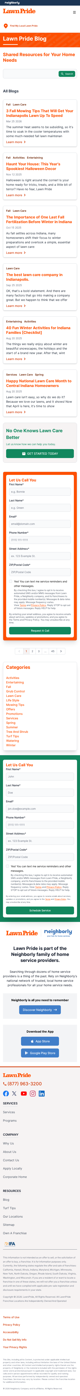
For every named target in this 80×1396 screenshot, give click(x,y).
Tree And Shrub (17, 732)
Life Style (12, 700)
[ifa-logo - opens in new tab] (10, 1244)
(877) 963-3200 (24, 1083)
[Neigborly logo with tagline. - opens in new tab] (59, 933)
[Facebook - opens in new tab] (6, 1094)
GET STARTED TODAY (42, 453)
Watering (12, 741)
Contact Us (11, 1160)
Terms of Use (11, 1317)
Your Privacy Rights (15, 1347)
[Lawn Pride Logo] (40, 1075)
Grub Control (15, 691)
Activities (19, 157)
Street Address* (19, 548)
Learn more (14, 141)
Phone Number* (18, 532)
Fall (8, 104)
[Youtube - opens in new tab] (24, 1094)
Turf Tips (12, 736)
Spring (39, 374)
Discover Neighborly (37, 1010)
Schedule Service (40, 910)
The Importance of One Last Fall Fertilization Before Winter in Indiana (39, 219)
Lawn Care (19, 104)
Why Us (8, 1143)
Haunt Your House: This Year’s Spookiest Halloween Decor (33, 166)
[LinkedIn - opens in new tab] (42, 1094)
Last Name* (16, 500)
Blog (6, 1199)
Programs (10, 1120)
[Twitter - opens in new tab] (15, 1094)
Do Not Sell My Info (14, 1339)
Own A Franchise (15, 1233)
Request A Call (40, 630)
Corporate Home (15, 1177)
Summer (12, 727)
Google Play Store (42, 1053)
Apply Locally (12, 1168)
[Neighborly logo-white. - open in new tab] (12, 2)
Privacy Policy (38, 605)
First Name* (16, 484)
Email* (13, 516)
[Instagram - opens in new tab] (33, 1094)
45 (53, 651)
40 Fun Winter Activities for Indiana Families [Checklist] (38, 330)
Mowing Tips (15, 705)
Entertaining (35, 157)
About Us (9, 1152)
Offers (10, 709)
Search (69, 73)
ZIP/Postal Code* (19, 564)
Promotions (14, 714)
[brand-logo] (22, 933)
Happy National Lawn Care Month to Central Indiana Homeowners (38, 383)
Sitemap (9, 1225)
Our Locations (13, 1216)
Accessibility (11, 1332)
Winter (11, 745)
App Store (43, 1041)
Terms (23, 605)
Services (11, 374)
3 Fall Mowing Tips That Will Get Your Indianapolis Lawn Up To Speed (39, 113)
